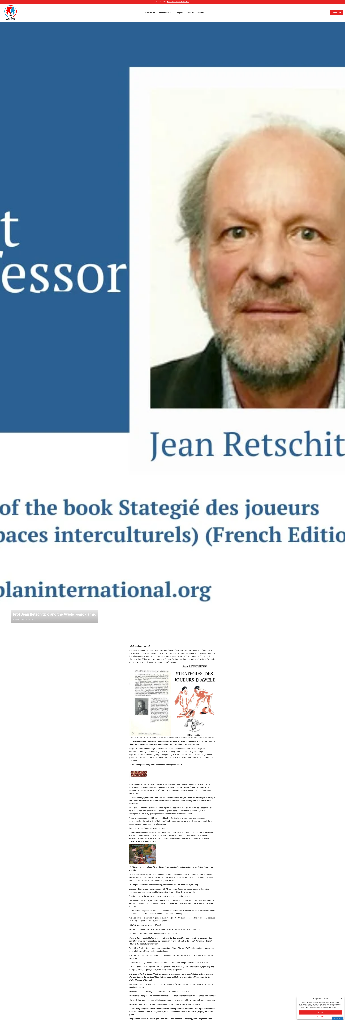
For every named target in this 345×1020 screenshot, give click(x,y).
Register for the (172, 2)
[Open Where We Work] (172, 13)
